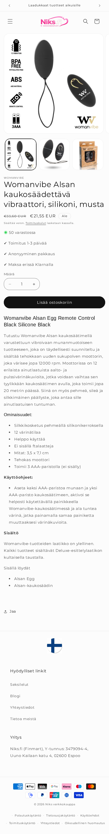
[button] (10, 21)
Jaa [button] (13, 611)
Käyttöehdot (89, 815)
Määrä (9, 274)
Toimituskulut (36, 223)
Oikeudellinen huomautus (85, 823)
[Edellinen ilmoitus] (9, 5)
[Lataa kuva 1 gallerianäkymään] (20, 154)
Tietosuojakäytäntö (60, 815)
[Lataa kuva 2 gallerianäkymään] (54, 154)
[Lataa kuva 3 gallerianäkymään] (87, 154)
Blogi (15, 696)
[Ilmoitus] (99, 5)
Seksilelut (19, 684)
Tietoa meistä (23, 719)
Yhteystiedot (22, 707)
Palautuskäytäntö (28, 815)
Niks (48, 804)
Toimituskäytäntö (22, 823)
